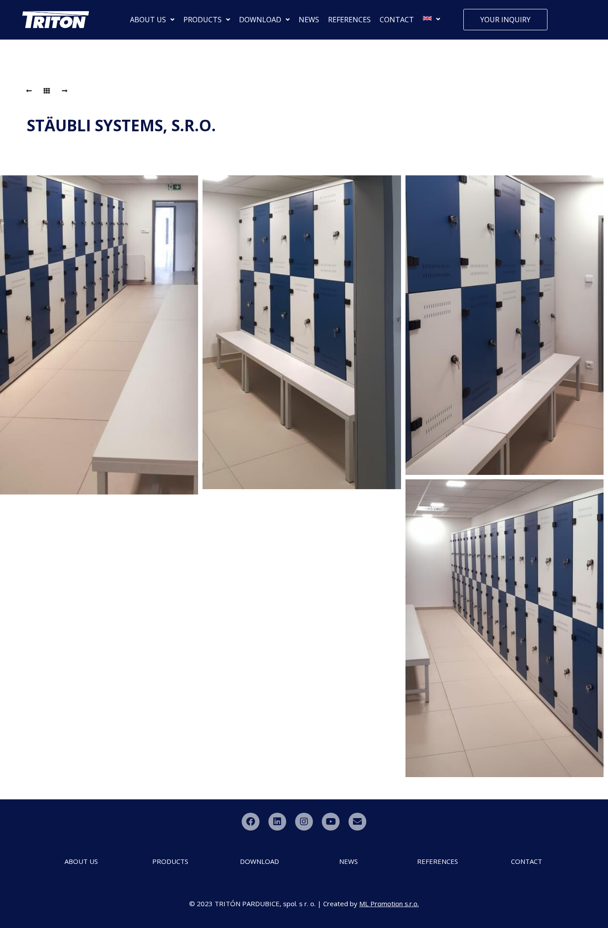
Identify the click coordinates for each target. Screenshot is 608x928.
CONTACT (397, 19)
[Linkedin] (277, 822)
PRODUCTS (202, 19)
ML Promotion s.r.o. (389, 903)
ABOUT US (148, 19)
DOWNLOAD (260, 19)
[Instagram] (304, 822)
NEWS (309, 19)
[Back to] (47, 90)
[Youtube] (331, 822)
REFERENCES (349, 19)
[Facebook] (250, 822)
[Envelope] (357, 822)
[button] (152, 20)
